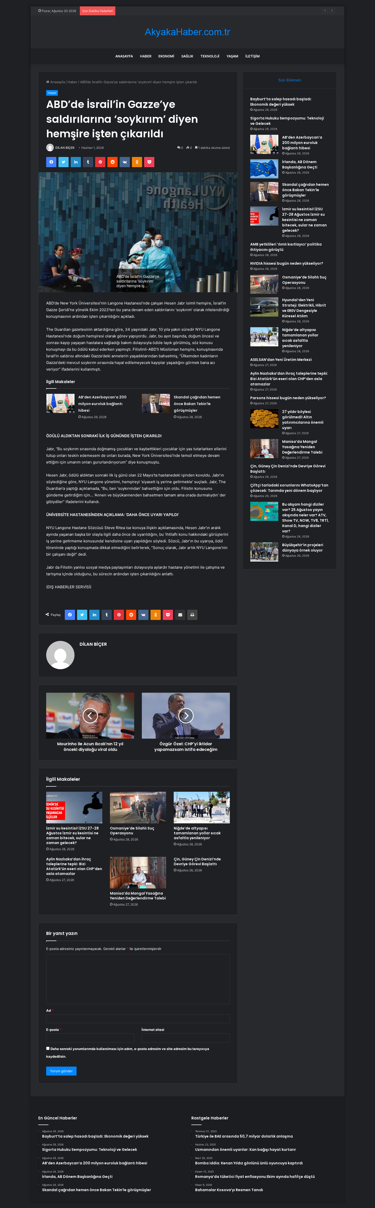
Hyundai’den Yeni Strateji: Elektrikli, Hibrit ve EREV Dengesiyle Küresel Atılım (304, 308)
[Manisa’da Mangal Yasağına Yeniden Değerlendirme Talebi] (138, 872)
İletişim (252, 56)
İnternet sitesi (153, 1030)
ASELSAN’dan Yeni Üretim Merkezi (281, 359)
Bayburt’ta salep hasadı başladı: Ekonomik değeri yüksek (281, 101)
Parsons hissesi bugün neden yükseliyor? (288, 397)
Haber (145, 56)
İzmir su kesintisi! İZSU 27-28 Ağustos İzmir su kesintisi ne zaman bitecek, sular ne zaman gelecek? (72, 835)
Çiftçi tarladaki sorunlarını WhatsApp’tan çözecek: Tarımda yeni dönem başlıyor (289, 488)
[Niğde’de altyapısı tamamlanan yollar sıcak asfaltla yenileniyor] (202, 807)
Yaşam (232, 56)
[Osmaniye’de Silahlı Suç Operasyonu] (138, 807)
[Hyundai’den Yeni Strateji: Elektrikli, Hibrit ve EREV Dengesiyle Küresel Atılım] (264, 306)
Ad (49, 1010)
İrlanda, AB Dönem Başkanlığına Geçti (299, 164)
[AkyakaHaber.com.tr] (187, 32)
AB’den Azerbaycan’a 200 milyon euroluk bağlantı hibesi (162, 11)
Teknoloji (210, 56)
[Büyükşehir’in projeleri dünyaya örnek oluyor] (264, 552)
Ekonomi (166, 56)
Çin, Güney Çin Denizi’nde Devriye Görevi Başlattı (197, 862)
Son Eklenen (289, 80)
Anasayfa (124, 56)
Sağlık (187, 56)
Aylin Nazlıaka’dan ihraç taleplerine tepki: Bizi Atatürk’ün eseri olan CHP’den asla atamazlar (74, 866)
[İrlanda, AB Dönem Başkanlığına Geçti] (264, 168)
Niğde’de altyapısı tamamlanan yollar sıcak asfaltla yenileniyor (197, 833)
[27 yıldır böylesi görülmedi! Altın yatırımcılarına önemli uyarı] (264, 418)
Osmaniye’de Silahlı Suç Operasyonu (132, 831)
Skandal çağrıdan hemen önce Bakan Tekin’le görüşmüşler (197, 404)
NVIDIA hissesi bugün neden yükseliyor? (286, 263)
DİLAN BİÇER (64, 148)
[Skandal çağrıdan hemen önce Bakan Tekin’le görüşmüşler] (156, 403)
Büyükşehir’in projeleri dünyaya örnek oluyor (302, 547)
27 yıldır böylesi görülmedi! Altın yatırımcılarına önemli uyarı (302, 419)
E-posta (53, 1030)
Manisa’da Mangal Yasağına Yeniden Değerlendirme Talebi (138, 896)
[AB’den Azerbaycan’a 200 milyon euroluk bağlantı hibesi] (60, 403)
